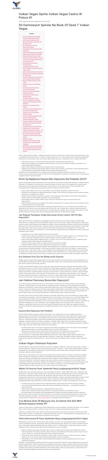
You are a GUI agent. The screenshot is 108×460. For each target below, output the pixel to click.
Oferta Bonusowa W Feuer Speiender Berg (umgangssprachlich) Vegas (30, 64)
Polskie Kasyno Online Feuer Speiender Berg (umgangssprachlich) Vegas (30, 96)
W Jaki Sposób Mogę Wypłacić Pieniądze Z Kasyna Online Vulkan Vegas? (32, 135)
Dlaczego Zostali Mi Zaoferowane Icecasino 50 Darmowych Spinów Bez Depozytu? (32, 122)
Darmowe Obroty (28, 138)
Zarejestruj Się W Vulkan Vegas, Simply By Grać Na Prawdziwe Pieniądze (31, 142)
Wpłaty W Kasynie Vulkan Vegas (32, 56)
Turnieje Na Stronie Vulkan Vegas (32, 126)
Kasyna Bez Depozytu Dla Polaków (32, 52)
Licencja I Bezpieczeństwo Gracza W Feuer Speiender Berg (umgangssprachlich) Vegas (32, 117)
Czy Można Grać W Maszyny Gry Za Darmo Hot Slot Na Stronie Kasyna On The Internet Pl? (33, 59)
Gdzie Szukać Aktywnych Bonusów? (33, 72)
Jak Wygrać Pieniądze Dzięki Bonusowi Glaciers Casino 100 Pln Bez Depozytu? (32, 41)
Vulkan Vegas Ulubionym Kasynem (32, 54)
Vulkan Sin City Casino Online (31, 128)
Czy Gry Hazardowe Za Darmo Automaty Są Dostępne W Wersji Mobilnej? (32, 101)
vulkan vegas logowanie (44, 397)
